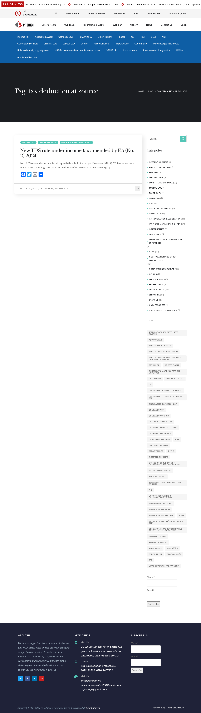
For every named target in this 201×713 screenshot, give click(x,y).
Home (30, 25)
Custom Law (140, 43)
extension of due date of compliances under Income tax (165, 464)
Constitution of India (160, 433)
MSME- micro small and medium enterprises (77, 50)
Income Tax (23, 36)
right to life (155, 548)
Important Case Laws (160, 208)
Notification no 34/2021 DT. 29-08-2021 (166, 522)
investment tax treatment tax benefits (165, 483)
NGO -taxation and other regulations (162, 258)
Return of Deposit (158, 542)
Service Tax (155, 294)
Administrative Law (27, 57)
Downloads (119, 13)
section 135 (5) (174, 554)
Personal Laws (101, 43)
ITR (150, 490)
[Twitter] (20, 678)
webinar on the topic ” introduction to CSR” (88, 4)
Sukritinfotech (93, 707)
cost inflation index (159, 439)
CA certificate (172, 365)
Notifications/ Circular (161, 269)
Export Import (105, 36)
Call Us (26, 11)
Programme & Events (93, 25)
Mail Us (85, 676)
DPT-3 (171, 451)
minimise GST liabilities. (160, 503)
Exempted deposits (158, 457)
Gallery (134, 25)
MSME (181, 515)
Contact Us (166, 25)
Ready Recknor (48, 142)
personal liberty (157, 536)
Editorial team (48, 25)
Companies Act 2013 (159, 416)
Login (184, 25)
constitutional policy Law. (163, 428)
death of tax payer (158, 445)
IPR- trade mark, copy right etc (33, 50)
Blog (136, 13)
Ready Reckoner (96, 13)
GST (133, 36)
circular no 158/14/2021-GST (163, 404)
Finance (121, 36)
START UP (111, 50)
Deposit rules (156, 451)
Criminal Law (50, 43)
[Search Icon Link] (56, 14)
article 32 (154, 365)
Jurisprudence (130, 50)
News (149, 25)
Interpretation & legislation (156, 50)
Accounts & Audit (44, 36)
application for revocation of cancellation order (165, 358)
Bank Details (72, 13)
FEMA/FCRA (85, 36)
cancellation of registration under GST (164, 372)
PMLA (179, 50)
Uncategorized (157, 305)
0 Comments (61, 188)
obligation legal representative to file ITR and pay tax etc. (165, 530)
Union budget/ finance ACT (167, 43)
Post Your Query (177, 13)
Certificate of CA (175, 379)
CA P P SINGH (46, 188)
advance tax (155, 340)
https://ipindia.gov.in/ (160, 470)
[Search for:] (167, 138)
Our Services (153, 13)
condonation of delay (160, 422)
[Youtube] (41, 678)
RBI (143, 36)
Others (84, 43)
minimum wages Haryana (161, 515)
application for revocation (163, 352)
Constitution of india (27, 43)
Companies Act (156, 410)
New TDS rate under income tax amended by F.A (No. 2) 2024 (77, 153)
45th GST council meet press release (163, 333)
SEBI (153, 36)
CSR (177, 439)
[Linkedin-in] (34, 678)
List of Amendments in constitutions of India (160, 497)
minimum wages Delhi (159, 509)
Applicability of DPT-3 (160, 346)
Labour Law (69, 43)
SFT (150, 560)
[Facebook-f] (27, 678)
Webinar (117, 25)
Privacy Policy (159, 708)
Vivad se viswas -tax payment (164, 566)
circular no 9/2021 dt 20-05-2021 (165, 390)
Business (153, 172)
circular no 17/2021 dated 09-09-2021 (165, 397)
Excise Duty (155, 193)
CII (150, 385)
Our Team (69, 25)
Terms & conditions (175, 708)
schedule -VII (155, 554)
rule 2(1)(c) (172, 548)
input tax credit (157, 476)
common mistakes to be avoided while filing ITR (32, 4)
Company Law (65, 36)
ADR (164, 36)
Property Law (122, 43)
